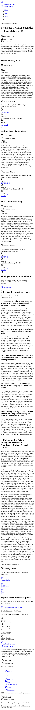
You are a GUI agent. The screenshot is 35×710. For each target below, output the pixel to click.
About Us (10, 679)
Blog (8, 682)
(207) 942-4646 (5, 183)
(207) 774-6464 (5, 257)
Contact (9, 687)
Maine (6, 16)
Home (6, 10)
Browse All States (18, 607)
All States (9, 671)
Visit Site (3, 125)
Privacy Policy (11, 690)
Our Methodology (12, 684)
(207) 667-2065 (5, 112)
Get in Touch (7, 287)
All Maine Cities (8, 607)
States (6, 13)
